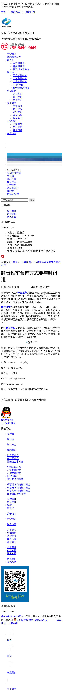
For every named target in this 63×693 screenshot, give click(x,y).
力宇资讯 (11, 121)
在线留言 (15, 12)
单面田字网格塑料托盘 (18, 487)
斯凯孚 (10, 508)
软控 (9, 505)
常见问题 (17, 130)
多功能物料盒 (14, 57)
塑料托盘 (11, 179)
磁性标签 (11, 185)
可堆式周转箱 (20, 81)
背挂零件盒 (19, 66)
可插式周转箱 (20, 75)
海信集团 (11, 502)
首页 (3, 12)
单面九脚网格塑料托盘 (18, 490)
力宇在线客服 (8, 423)
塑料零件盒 (13, 188)
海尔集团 (11, 499)
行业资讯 (17, 127)
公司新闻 (17, 124)
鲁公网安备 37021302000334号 (31, 620)
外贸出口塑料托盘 (16, 494)
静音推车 (11, 182)
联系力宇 (17, 118)
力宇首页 (11, 54)
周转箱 (10, 72)
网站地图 (30, 12)
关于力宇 (11, 103)
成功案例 (11, 90)
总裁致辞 (17, 109)
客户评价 (17, 97)
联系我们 (11, 559)
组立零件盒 (19, 63)
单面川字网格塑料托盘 (18, 484)
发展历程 (17, 115)
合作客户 (17, 100)
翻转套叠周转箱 (21, 87)
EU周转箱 (18, 84)
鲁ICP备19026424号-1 (12, 616)
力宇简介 (17, 106)
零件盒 (10, 60)
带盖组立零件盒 (21, 69)
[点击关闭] (1, 405)
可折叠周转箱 (20, 78)
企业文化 (17, 112)
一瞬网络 (13, 623)
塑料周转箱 (13, 194)
